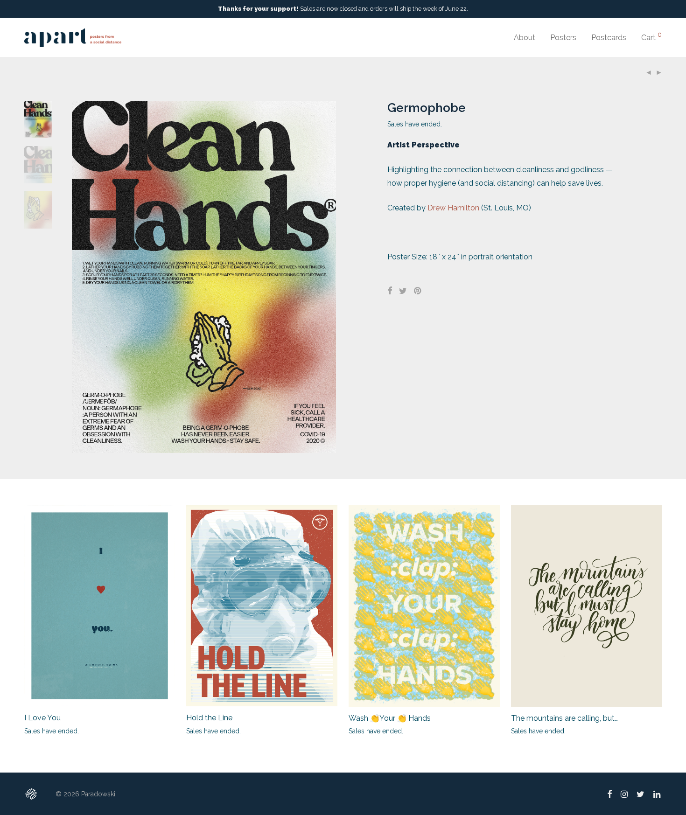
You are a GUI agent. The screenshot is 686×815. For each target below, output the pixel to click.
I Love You (42, 717)
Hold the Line (209, 717)
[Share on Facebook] (389, 291)
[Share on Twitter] (403, 291)
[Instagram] (624, 793)
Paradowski (98, 794)
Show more (37, 730)
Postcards (608, 37)
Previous (77, 277)
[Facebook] (609, 793)
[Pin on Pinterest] (418, 291)
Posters (563, 37)
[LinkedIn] (657, 793)
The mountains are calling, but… (564, 718)
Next (330, 277)
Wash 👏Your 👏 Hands (390, 718)
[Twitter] (640, 793)
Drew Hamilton (453, 207)
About (524, 37)
